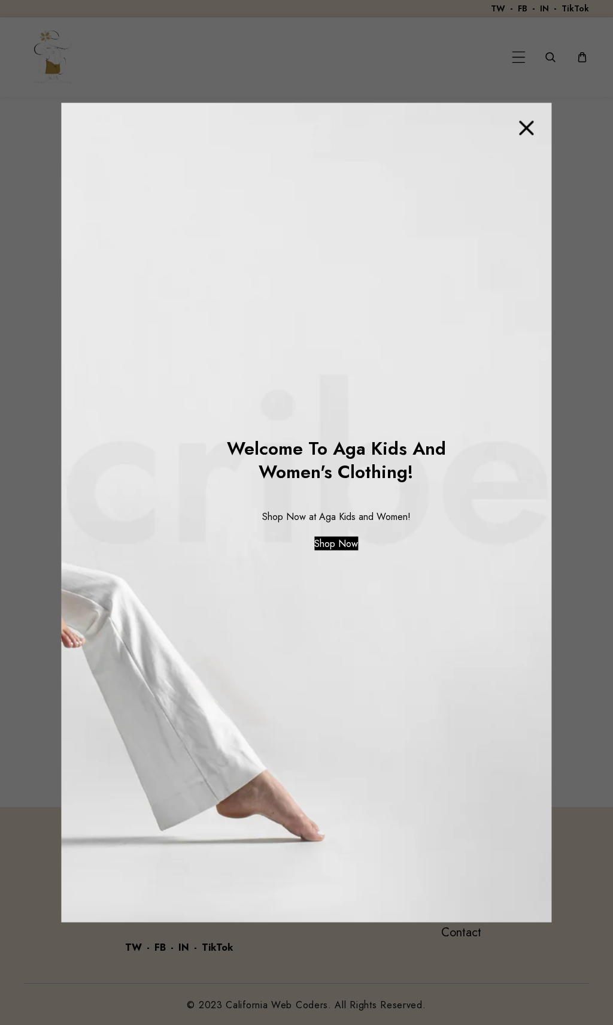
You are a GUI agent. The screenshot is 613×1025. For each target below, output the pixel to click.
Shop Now (336, 543)
